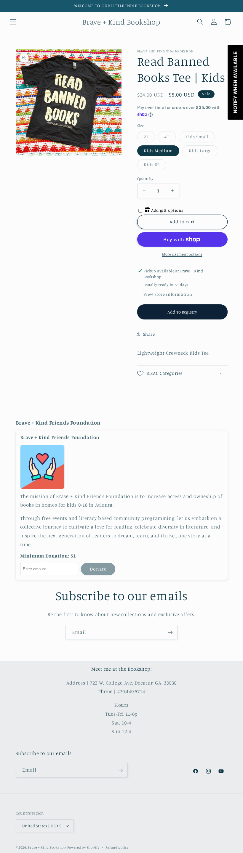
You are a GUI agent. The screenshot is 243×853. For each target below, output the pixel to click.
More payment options (182, 254)
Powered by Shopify (83, 847)
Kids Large (200, 150)
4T (166, 136)
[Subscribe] (170, 632)
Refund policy (117, 847)
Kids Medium (158, 150)
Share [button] (149, 334)
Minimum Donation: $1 (48, 555)
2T (146, 136)
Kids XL (152, 164)
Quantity (145, 178)
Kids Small (197, 136)
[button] (13, 22)
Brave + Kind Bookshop (47, 847)
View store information (167, 294)
